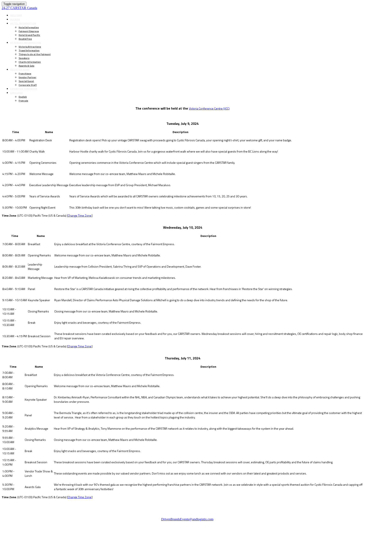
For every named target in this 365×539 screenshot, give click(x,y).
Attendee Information (25, 43)
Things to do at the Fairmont (35, 54)
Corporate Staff (28, 85)
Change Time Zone (79, 215)
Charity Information (30, 62)
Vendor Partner (27, 77)
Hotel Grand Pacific (29, 35)
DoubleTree (25, 39)
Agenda (15, 19)
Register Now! (19, 69)
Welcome (16, 15)
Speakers (24, 58)
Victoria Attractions (30, 46)
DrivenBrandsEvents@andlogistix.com (187, 519)
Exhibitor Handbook (23, 89)
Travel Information (29, 50)
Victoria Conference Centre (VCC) (209, 108)
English (23, 97)
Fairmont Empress (29, 31)
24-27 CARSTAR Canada (19, 8)
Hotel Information (23, 23)
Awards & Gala (26, 65)
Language (16, 93)
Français (23, 100)
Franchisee (25, 73)
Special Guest (26, 81)
